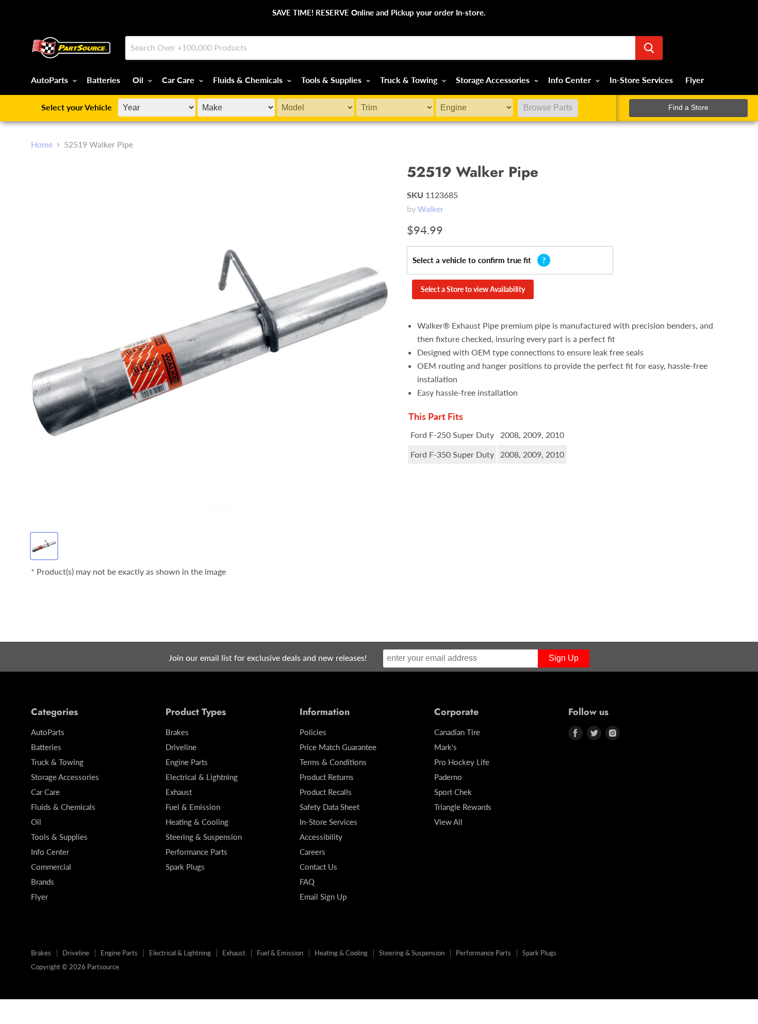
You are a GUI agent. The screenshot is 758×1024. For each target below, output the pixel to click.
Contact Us (318, 866)
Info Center (570, 80)
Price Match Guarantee (338, 747)
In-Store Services (641, 80)
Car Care (179, 80)
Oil (139, 80)
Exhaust (179, 792)
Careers (312, 851)
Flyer (694, 80)
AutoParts (50, 80)
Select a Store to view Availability (473, 289)
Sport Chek (453, 792)
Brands (42, 881)
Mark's (445, 747)
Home (42, 144)
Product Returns (327, 777)
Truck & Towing (409, 80)
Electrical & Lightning (202, 777)
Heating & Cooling (197, 821)
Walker (430, 209)
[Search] (649, 48)
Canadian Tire (457, 732)
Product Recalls (326, 792)
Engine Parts (187, 762)
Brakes (177, 732)
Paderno (448, 777)
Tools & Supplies (332, 80)
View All (448, 821)
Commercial (51, 866)
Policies (313, 732)
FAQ (307, 881)
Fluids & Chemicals (249, 80)
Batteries (103, 80)
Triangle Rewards (462, 806)
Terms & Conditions (333, 762)
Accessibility (321, 836)
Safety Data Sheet (329, 806)
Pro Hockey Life (461, 762)
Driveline (181, 747)
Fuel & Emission (193, 806)
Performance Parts (196, 851)
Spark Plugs (185, 866)
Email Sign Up (323, 896)
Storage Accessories (494, 80)
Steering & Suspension (204, 836)
